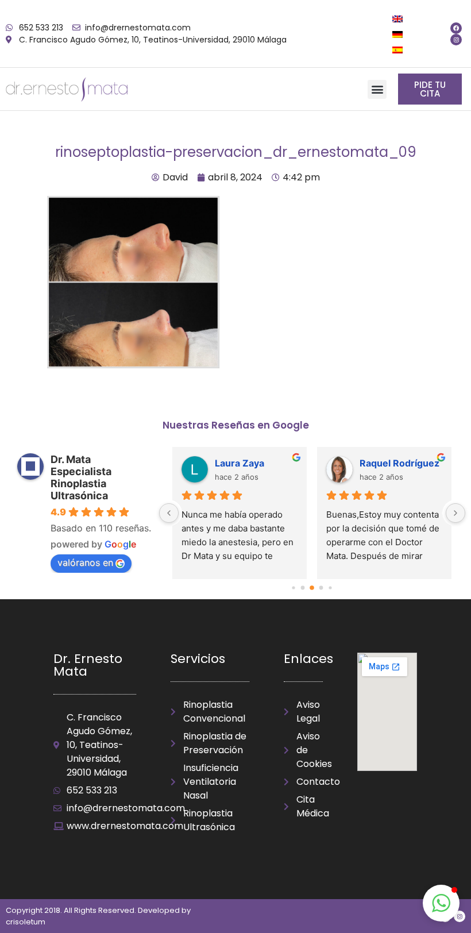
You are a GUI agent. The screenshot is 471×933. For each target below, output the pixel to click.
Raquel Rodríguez (399, 463)
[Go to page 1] (303, 588)
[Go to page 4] (330, 588)
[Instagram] (456, 39)
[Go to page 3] (321, 588)
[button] (377, 89)
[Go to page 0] (293, 588)
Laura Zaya (239, 463)
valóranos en (85, 562)
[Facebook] (456, 28)
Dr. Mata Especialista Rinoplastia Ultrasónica (81, 477)
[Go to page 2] (312, 588)
